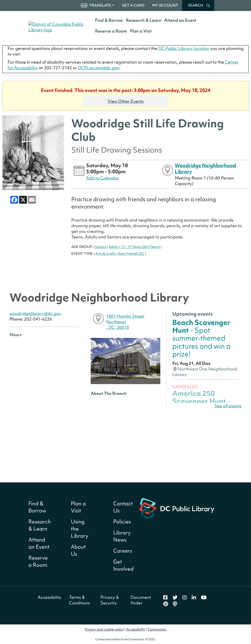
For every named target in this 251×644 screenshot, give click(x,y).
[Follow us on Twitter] (175, 597)
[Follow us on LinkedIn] (194, 597)
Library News (122, 536)
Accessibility (49, 597)
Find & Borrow (109, 20)
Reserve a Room (111, 31)
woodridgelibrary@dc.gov (35, 313)
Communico (157, 629)
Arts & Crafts (106, 253)
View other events (126, 101)
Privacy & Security (109, 600)
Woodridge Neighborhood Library (205, 168)
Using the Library (79, 528)
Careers (122, 550)
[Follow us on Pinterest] (165, 604)
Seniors (100, 246)
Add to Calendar (102, 178)
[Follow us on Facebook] (165, 597)
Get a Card (133, 5)
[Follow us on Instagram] (184, 597)
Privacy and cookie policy (104, 629)
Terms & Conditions (79, 600)
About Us (78, 550)
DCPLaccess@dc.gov (98, 67)
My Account (165, 5)
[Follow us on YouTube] (204, 597)
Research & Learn (143, 20)
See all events (227, 406)
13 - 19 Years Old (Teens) (140, 246)
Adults (114, 246)
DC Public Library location (183, 48)
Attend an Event (180, 20)
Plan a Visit (141, 31)
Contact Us (123, 507)
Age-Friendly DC (131, 253)
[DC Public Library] (176, 508)
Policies (122, 521)
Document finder (141, 600)
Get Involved (123, 565)
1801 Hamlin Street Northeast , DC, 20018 (125, 321)
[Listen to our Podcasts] (175, 604)
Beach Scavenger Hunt (201, 338)
